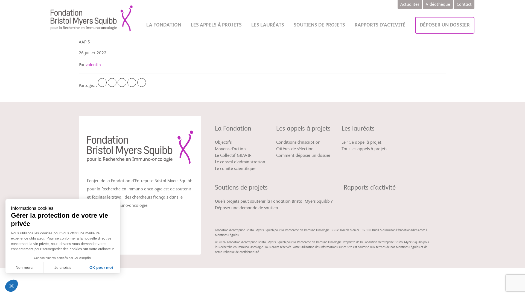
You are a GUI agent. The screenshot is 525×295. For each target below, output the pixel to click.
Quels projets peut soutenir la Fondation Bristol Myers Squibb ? (274, 201)
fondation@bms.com (411, 230)
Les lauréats (267, 25)
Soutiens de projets (319, 25)
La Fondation (163, 25)
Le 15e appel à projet (361, 142)
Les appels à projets (216, 25)
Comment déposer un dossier (303, 156)
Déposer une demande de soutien (246, 208)
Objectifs (223, 142)
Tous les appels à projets (364, 149)
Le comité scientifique (235, 169)
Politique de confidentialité (241, 252)
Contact (464, 4)
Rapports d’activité (380, 25)
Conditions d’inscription (298, 142)
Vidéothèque (438, 4)
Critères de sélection (295, 149)
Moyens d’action (230, 149)
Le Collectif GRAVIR (233, 156)
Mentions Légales (227, 235)
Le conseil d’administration (240, 162)
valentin (93, 65)
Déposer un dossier (445, 25)
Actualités (409, 4)
